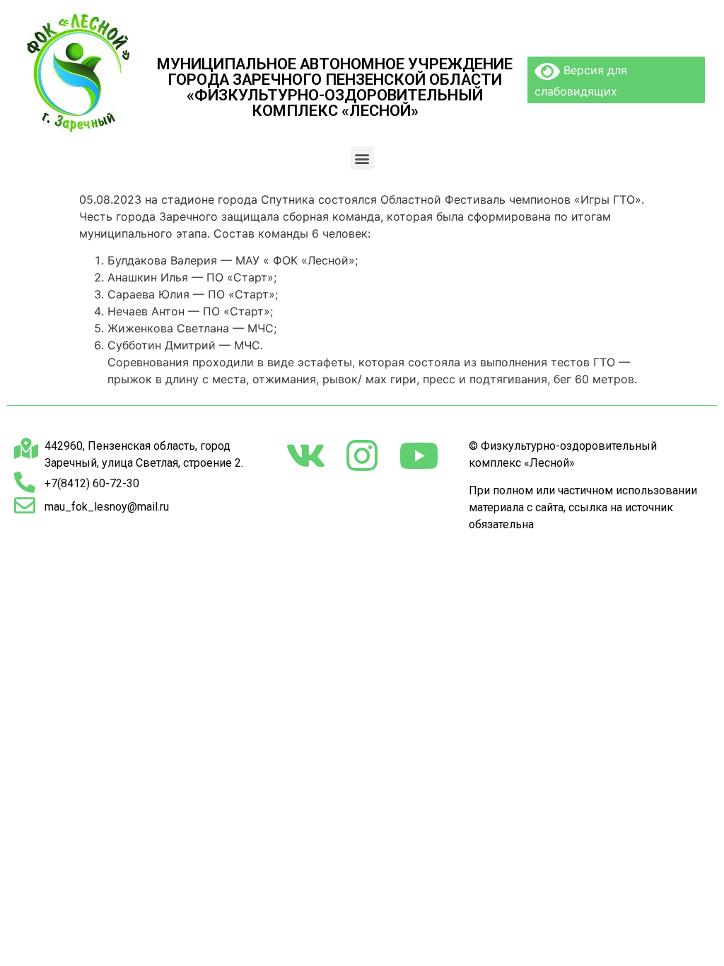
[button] (362, 158)
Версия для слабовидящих (581, 80)
